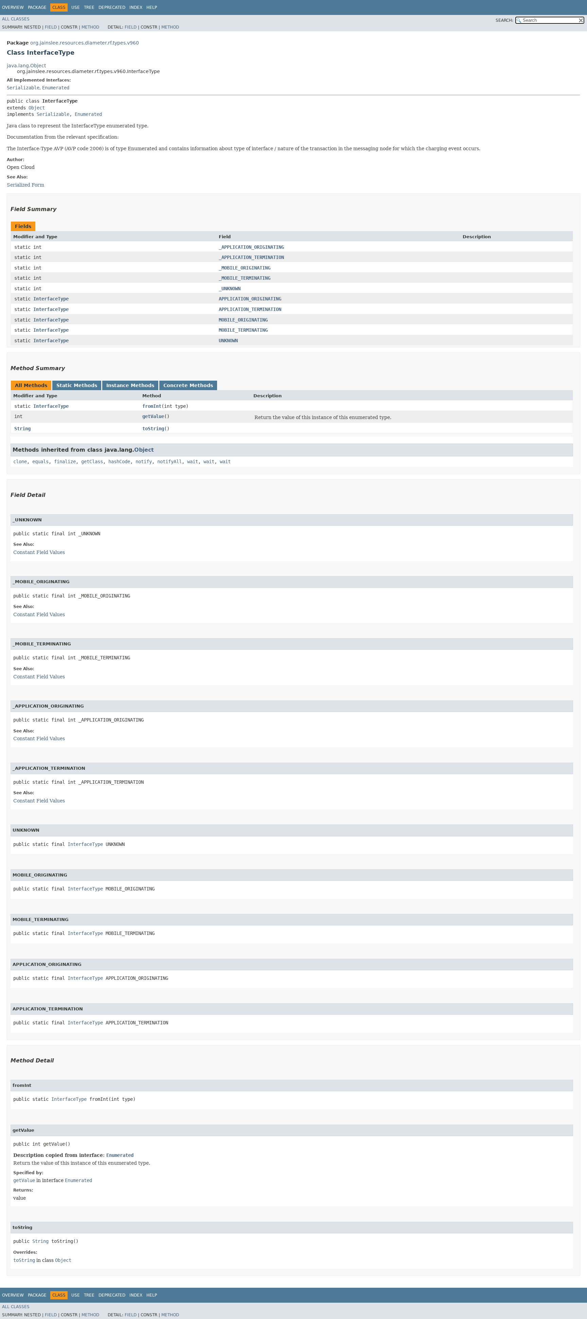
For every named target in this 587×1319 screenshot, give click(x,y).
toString (153, 428)
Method (90, 27)
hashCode (119, 461)
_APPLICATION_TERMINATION (251, 257)
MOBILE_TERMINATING (243, 330)
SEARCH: (504, 20)
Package (37, 7)
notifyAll (169, 461)
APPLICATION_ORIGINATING (250, 298)
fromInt (151, 406)
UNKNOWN (228, 340)
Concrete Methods (188, 385)
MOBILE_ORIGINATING (243, 320)
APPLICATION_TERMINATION (250, 309)
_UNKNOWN (230, 288)
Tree (89, 7)
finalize (65, 461)
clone (20, 461)
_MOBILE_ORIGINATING (244, 268)
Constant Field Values (39, 552)
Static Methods (76, 385)
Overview (13, 7)
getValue (153, 416)
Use (75, 7)
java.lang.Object (26, 65)
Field (51, 27)
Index (135, 7)
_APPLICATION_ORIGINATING (251, 247)
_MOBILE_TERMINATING (244, 278)
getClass (92, 461)
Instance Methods (130, 385)
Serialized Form (25, 185)
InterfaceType (51, 298)
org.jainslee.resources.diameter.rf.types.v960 (84, 43)
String (22, 428)
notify (144, 461)
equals (40, 461)
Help (151, 7)
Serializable (23, 87)
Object (37, 107)
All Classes (16, 19)
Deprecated (112, 7)
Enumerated (55, 87)
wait (192, 461)
